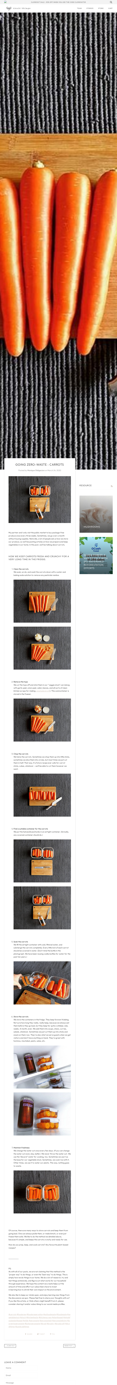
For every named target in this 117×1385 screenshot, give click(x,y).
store (101, 8)
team (79, 8)
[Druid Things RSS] (112, 486)
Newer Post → (69, 1345)
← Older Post (10, 1345)
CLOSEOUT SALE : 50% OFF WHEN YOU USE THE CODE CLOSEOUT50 (58, 2)
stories (89, 8)
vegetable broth (43, 691)
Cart (110, 8)
